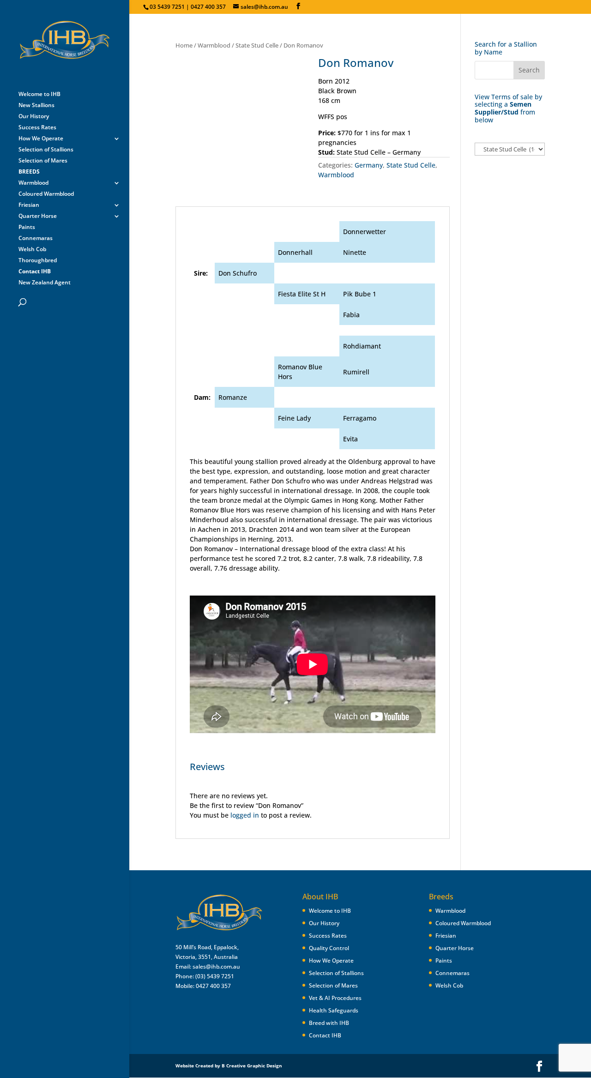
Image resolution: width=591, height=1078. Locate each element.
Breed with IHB (329, 1023)
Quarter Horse (37, 216)
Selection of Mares (42, 160)
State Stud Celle (256, 45)
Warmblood (33, 183)
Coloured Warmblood (46, 194)
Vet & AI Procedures (335, 998)
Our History (33, 116)
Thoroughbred (37, 260)
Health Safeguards (333, 1010)
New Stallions (36, 105)
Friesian (28, 205)
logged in (244, 815)
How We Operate (40, 138)
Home (184, 45)
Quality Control (329, 948)
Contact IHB (325, 1035)
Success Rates (37, 127)
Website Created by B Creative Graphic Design (228, 1065)
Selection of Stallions (45, 149)
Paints (26, 227)
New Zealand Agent (44, 282)
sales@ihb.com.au (216, 966)
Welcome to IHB (39, 94)
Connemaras (35, 238)
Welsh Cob (32, 249)
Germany (369, 165)
